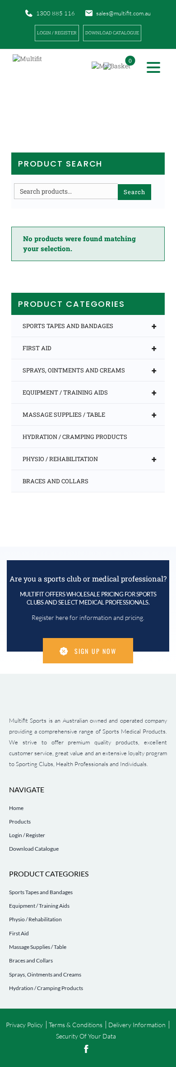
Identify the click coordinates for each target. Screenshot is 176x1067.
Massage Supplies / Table (90, 414)
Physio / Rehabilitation (90, 459)
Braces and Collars (55, 481)
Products (20, 821)
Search (134, 192)
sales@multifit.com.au (123, 13)
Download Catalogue (34, 848)
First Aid (90, 348)
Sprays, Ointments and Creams (90, 370)
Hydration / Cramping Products (75, 437)
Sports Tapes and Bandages (90, 326)
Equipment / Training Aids (90, 392)
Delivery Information (137, 1025)
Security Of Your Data (86, 1036)
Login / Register (57, 33)
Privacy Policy (24, 1025)
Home (16, 808)
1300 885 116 (55, 13)
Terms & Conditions (75, 1025)
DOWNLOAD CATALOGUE (112, 33)
